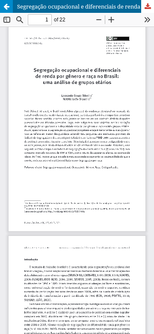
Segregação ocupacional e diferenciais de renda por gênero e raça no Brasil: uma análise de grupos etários (85, 6)
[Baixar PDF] (147, 6)
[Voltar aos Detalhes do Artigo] (6, 6)
